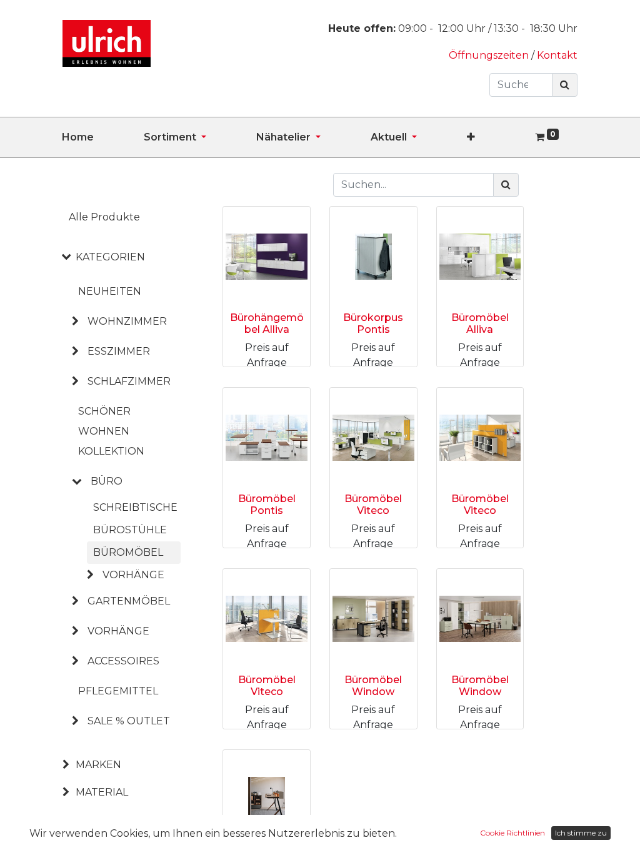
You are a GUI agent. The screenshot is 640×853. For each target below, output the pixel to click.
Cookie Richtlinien (512, 832)
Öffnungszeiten (490, 55)
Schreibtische (135, 507)
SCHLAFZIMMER (129, 381)
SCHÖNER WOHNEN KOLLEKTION (111, 431)
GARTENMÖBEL (129, 601)
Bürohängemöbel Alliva (267, 323)
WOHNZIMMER (127, 321)
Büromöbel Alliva (480, 323)
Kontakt (557, 55)
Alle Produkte (104, 217)
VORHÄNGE (118, 631)
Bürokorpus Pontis (373, 323)
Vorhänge (133, 575)
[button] (496, 137)
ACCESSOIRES (123, 661)
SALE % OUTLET (129, 721)
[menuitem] (103, 137)
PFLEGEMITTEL (118, 691)
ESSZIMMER (119, 351)
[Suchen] (565, 85)
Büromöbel (128, 552)
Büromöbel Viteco (373, 504)
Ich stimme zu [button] (581, 832)
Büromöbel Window (373, 686)
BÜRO (106, 481)
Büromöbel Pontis (267, 504)
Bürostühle (130, 530)
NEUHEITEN (109, 291)
